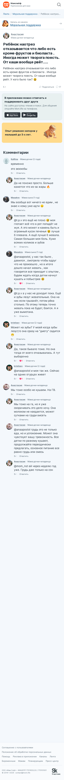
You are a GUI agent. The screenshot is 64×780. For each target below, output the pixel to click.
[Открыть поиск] (59, 5)
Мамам (21, 761)
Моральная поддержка (25, 14)
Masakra (15, 197)
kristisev (15, 322)
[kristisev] (6, 324)
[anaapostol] (9, 180)
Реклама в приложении (25, 756)
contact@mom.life (22, 773)
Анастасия (17, 34)
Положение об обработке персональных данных (26, 752)
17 (60, 87)
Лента (6, 14)
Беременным (8, 761)
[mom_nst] (6, 387)
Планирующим (35, 761)
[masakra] (6, 199)
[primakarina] (6, 161)
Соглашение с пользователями (17, 747)
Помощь (6, 756)
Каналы (43, 756)
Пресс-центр (52, 761)
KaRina (14, 159)
